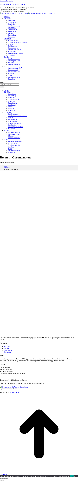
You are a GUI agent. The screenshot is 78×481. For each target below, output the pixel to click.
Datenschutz (8, 350)
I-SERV (2, 4)
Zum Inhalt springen (6, 1)
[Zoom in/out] (7, 478)
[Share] (3, 478)
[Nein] (74, 476)
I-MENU (9, 4)
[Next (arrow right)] (3, 480)
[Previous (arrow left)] (1, 480)
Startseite (7, 346)
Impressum (7, 352)
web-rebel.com (14, 392)
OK (72, 476)
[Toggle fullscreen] (5, 478)
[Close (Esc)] (1, 478)
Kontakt (6, 348)
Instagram (23, 4)
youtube (15, 4)
